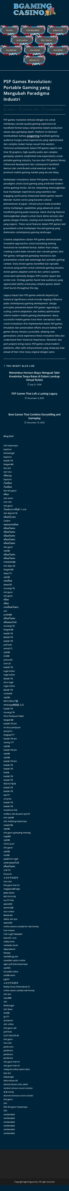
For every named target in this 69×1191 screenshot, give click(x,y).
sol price (7, 798)
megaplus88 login (12, 888)
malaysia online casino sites (17, 1069)
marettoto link (10, 810)
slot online (8, 1024)
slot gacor (8, 505)
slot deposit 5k (10, 513)
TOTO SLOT (9, 843)
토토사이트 (9, 1091)
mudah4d (11, 50)
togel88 (7, 836)
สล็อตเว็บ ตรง (10, 517)
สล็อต (6, 494)
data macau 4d (11, 1080)
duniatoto (8, 1020)
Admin (11, 109)
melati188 (8, 825)
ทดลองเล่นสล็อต (11, 524)
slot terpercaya (11, 445)
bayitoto (8, 449)
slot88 (6, 655)
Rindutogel (9, 1005)
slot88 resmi (9, 975)
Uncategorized (54, 109)
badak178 (8, 460)
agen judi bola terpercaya (16, 964)
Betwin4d (8, 915)
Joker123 (58, 30)
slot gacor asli (10, 1028)
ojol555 (7, 967)
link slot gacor (10, 490)
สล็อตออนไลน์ (10, 622)
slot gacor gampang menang (17, 832)
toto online (9, 911)
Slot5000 (58, 50)
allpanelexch (9, 949)
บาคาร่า (7, 870)
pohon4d (8, 659)
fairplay (7, 952)
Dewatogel (9, 1076)
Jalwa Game (9, 892)
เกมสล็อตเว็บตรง (11, 607)
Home (9, 30)
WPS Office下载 (11, 701)
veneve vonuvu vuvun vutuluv (18, 1088)
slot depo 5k (9, 565)
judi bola (8, 644)
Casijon (7, 520)
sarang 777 (9, 742)
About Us (34, 60)
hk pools (8, 873)
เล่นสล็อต (8, 580)
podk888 (8, 614)
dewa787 (8, 584)
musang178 (9, 588)
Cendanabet (33, 30)
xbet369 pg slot (11, 956)
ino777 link (9, 900)
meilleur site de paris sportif (17, 813)
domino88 (8, 907)
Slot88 (6, 1012)
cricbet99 (8, 693)
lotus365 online (11, 971)
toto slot (8, 501)
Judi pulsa (22, 40)
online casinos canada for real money (21, 926)
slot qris (7, 994)
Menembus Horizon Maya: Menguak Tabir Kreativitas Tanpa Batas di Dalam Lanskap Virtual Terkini (34, 376)
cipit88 (7, 550)
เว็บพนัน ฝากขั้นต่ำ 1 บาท (15, 509)
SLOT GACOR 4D (11, 1035)
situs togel (8, 682)
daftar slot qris (10, 919)
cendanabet (9, 1114)
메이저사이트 (10, 896)
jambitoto (8, 1050)
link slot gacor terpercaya (15, 1106)
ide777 (7, 795)
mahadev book (11, 945)
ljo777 (6, 1016)
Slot (5, 1110)
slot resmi (8, 498)
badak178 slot (10, 723)
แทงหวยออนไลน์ (11, 862)
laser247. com (10, 937)
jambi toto (8, 1046)
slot (5, 610)
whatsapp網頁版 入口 (14, 704)
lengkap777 (9, 734)
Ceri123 (7, 663)
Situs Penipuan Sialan (14, 716)
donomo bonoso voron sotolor (18, 1095)
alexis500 (8, 903)
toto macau (9, 930)
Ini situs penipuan (12, 727)
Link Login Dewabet (13, 934)
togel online (9, 671)
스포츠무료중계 (11, 877)
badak (6, 772)
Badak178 (8, 637)
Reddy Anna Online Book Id (17, 986)
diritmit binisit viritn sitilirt (16, 1084)
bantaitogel (9, 453)
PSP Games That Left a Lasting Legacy (34, 393)
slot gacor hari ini (12, 1061)
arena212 (8, 648)
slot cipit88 (9, 817)
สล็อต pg (8, 475)
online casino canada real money (19, 990)
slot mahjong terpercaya (15, 821)
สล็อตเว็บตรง (9, 528)
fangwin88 (8, 464)
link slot (7, 468)
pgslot (6, 979)
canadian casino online (14, 960)
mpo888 (7, 997)
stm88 (6, 855)
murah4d (35, 50)
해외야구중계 (10, 783)
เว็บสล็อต (8, 483)
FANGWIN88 (9, 561)
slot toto (8, 471)
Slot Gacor (46, 40)
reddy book (9, 941)
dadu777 (8, 573)
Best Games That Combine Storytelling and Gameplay (34, 416)
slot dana (8, 1009)
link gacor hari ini (12, 885)
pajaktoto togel (11, 858)
